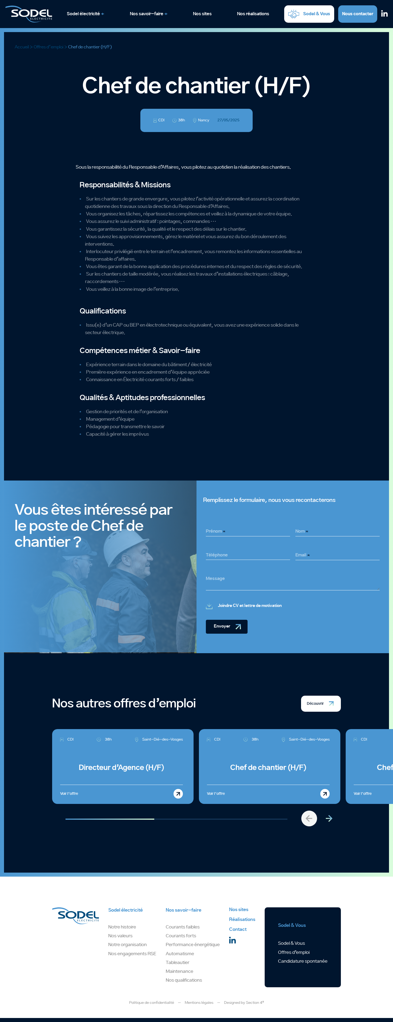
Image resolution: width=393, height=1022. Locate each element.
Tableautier (177, 962)
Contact (237, 929)
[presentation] (309, 818)
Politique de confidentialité (151, 1003)
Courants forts (181, 936)
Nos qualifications (184, 980)
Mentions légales (199, 1003)
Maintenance (179, 971)
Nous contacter (357, 13)
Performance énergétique (193, 944)
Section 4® (255, 1003)
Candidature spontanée (303, 961)
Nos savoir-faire (183, 910)
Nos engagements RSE (132, 953)
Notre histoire (122, 927)
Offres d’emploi (294, 952)
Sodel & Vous (291, 943)
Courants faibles (183, 927)
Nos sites (238, 909)
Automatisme (180, 953)
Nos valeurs (120, 936)
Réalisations (242, 919)
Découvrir (315, 704)
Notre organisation (127, 944)
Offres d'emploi (48, 47)
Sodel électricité (125, 910)
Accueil (22, 47)
